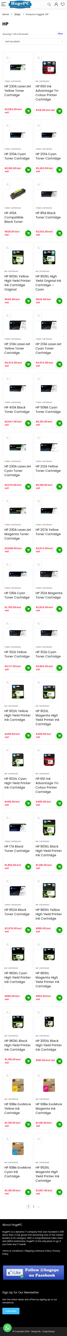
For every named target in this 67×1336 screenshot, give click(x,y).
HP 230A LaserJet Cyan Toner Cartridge (17, 470)
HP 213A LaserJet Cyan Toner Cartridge (48, 348)
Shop (17, 14)
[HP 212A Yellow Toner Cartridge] (49, 447)
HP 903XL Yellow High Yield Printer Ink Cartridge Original (17, 283)
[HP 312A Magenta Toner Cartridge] (49, 574)
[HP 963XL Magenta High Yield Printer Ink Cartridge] (49, 954)
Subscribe (11, 1311)
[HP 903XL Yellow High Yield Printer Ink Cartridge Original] (17, 257)
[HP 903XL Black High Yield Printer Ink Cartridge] (49, 827)
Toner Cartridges (12, 81)
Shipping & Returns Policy (38, 1250)
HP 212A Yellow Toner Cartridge (48, 468)
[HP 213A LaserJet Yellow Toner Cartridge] (17, 325)
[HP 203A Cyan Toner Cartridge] (17, 135)
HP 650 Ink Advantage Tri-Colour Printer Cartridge (47, 93)
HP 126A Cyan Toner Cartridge (17, 595)
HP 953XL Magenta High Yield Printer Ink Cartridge (47, 1174)
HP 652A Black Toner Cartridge (17, 912)
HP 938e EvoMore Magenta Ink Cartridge (49, 1108)
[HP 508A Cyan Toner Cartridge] (49, 388)
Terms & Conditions (12, 1250)
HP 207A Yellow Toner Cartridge (48, 532)
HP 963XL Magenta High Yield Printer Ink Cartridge (47, 979)
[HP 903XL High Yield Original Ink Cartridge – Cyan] (49, 257)
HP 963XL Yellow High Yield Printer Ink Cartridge (49, 914)
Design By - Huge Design (43, 1331)
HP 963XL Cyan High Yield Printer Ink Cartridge (17, 977)
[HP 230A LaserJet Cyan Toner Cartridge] (17, 447)
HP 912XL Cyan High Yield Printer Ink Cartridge (17, 783)
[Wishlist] (63, 4)
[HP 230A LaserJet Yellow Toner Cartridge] (17, 67)
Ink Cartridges (42, 81)
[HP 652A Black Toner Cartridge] (17, 891)
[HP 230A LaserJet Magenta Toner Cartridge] (17, 511)
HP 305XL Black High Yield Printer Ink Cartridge (49, 1045)
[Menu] (3, 4)
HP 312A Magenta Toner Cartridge (49, 595)
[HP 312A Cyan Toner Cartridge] (49, 633)
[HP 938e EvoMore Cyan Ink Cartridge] (17, 1148)
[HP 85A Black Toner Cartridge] (49, 194)
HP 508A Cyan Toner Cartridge (48, 409)
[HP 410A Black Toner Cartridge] (17, 388)
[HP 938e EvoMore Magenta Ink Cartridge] (49, 1085)
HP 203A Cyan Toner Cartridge (17, 156)
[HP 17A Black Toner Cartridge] (17, 827)
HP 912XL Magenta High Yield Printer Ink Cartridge (47, 717)
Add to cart (28, 111)
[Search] (49, 4)
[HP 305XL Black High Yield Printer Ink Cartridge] (49, 1022)
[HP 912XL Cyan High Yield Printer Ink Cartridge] (17, 760)
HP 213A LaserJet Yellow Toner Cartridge (17, 348)
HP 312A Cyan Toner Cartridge (48, 654)
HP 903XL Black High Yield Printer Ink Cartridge (49, 850)
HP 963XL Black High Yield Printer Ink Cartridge (17, 1045)
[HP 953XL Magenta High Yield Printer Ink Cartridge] (49, 1148)
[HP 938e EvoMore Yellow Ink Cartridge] (17, 1085)
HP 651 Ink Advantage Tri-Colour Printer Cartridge (47, 785)
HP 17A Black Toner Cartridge (17, 848)
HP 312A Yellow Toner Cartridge (17, 654)
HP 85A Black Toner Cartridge (48, 215)
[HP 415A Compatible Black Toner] (17, 194)
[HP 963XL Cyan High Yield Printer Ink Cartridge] (17, 954)
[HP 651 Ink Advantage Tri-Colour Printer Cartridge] (49, 760)
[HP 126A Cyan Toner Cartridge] (17, 574)
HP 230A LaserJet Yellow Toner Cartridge (17, 90)
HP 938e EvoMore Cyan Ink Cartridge (17, 1171)
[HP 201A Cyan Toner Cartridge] (49, 135)
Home (5, 14)
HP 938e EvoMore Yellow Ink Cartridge (17, 1108)
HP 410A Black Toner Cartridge (17, 409)
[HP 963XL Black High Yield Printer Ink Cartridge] (17, 1022)
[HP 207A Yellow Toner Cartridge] (49, 511)
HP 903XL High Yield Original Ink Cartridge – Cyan (48, 283)
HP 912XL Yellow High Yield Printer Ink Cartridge (17, 715)
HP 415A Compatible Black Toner (13, 217)
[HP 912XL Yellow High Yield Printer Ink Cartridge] (17, 692)
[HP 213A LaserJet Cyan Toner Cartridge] (49, 325)
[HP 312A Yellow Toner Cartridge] (17, 633)
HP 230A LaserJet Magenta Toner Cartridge (17, 534)
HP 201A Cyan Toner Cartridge (48, 156)
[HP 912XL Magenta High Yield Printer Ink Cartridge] (49, 692)
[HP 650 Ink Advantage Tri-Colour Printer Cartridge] (49, 67)
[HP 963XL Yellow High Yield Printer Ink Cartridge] (49, 891)
